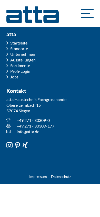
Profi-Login (20, 71)
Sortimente (20, 65)
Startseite (18, 42)
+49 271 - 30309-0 (33, 120)
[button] (87, 13)
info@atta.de (28, 131)
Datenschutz (61, 176)
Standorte (19, 48)
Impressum (38, 176)
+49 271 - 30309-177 (35, 125)
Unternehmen (22, 54)
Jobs (14, 76)
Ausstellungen (23, 59)
